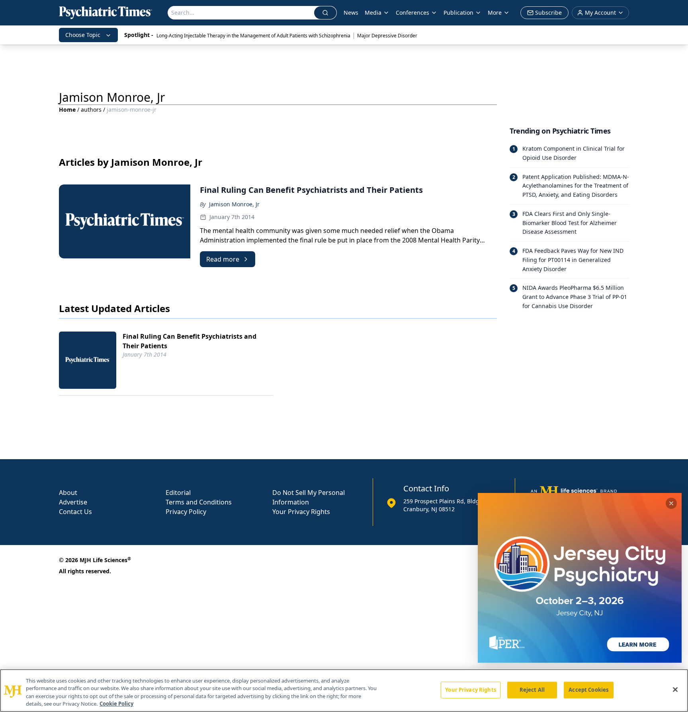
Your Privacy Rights (301, 511)
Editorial (178, 492)
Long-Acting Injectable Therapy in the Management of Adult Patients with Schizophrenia (253, 35)
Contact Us (75, 511)
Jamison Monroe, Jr (234, 204)
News (351, 12)
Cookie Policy (116, 703)
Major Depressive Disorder (387, 35)
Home (67, 109)
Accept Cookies (588, 689)
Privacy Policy (186, 511)
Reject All (532, 689)
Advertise (73, 502)
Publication (458, 12)
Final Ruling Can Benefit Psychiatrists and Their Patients (189, 341)
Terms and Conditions (199, 502)
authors (91, 109)
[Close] (675, 689)
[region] (344, 690)
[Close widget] (671, 503)
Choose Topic (82, 35)
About (68, 492)
